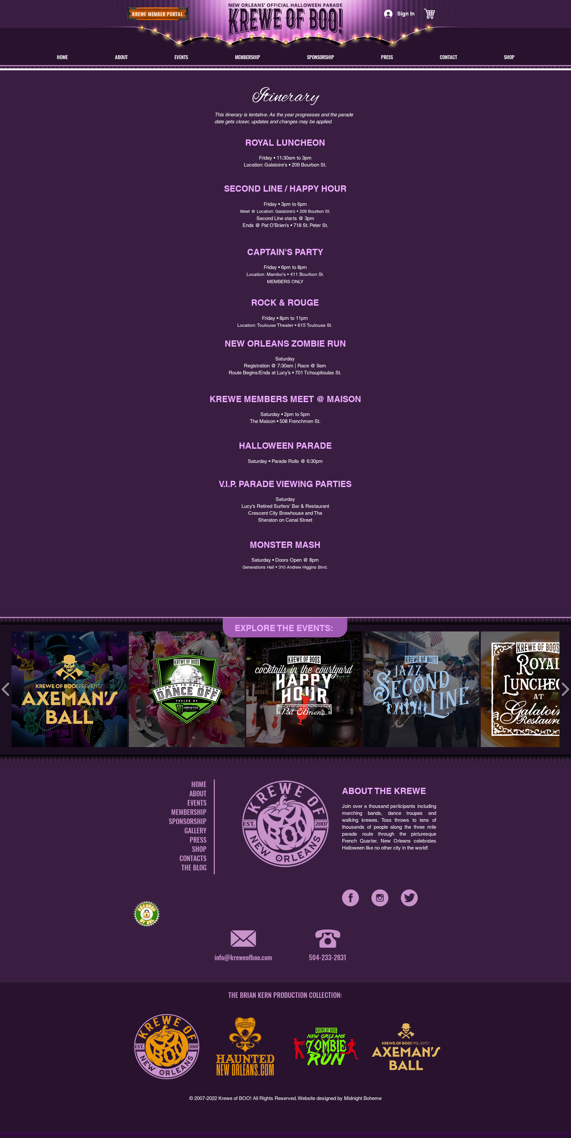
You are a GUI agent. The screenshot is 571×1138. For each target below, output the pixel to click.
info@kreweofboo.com (243, 957)
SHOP (199, 849)
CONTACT (191, 858)
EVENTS (197, 803)
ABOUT (198, 793)
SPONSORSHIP (188, 821)
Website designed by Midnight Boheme (340, 1098)
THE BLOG (194, 867)
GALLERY (195, 830)
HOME (199, 784)
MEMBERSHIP (189, 812)
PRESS (198, 840)
